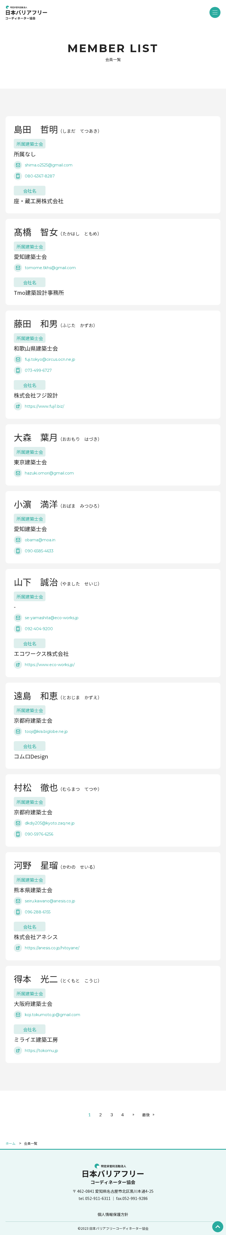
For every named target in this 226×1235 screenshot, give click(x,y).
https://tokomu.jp (41, 1050)
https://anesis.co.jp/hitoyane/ (52, 947)
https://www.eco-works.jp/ (50, 664)
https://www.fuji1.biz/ (44, 406)
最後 (146, 1114)
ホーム (10, 1143)
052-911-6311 (98, 1198)
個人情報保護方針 (113, 1214)
